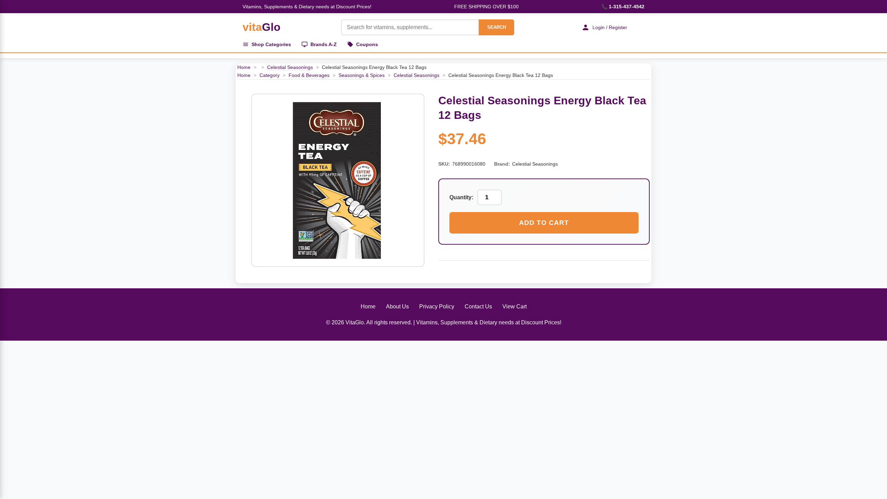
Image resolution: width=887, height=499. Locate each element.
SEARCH (496, 27)
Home (244, 67)
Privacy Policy (436, 306)
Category (270, 75)
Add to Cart (544, 222)
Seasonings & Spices (362, 75)
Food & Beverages (309, 75)
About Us (397, 306)
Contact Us (478, 306)
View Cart (514, 306)
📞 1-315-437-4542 (622, 6)
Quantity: (461, 197)
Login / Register (609, 27)
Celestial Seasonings (290, 67)
